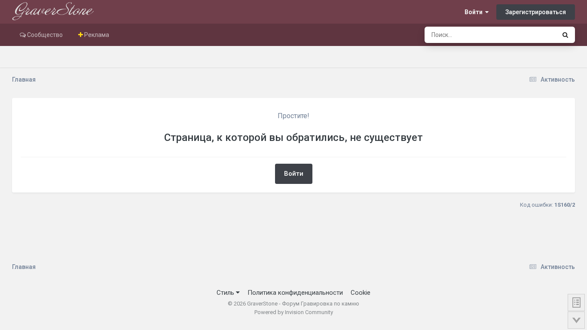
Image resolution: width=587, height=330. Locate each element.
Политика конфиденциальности (295, 292)
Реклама (96, 34)
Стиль (226, 292)
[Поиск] (565, 35)
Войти (475, 12)
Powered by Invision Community (293, 312)
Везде (536, 35)
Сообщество (44, 34)
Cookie (360, 292)
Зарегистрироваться (535, 12)
